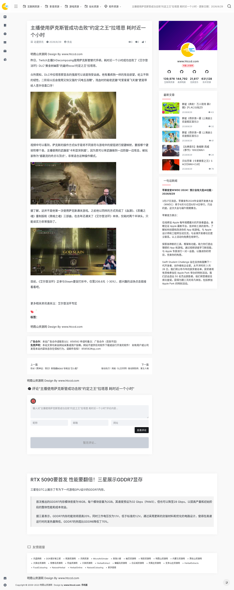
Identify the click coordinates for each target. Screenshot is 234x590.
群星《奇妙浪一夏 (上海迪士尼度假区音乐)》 (197, 120)
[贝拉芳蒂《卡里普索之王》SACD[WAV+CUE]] (170, 165)
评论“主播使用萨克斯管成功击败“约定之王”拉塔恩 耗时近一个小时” (83, 389)
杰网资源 (84, 558)
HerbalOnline (76, 567)
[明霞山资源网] (5, 6)
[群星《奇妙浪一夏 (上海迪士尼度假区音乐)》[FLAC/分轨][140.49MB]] (170, 136)
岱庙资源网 (72, 563)
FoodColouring (40, 567)
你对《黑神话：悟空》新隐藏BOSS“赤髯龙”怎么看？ (54, 368)
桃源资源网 (70, 558)
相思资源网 (146, 558)
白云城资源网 (138, 563)
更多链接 (112, 567)
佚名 (69, 41)
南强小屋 (117, 558)
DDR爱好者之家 (53, 558)
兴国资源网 (87, 563)
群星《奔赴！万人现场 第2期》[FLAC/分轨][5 (196, 105)
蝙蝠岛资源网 (121, 563)
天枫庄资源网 (155, 563)
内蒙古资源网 (179, 558)
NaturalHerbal (58, 567)
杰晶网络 (37, 558)
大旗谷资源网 (39, 563)
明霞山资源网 (162, 558)
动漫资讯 (38, 41)
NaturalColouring (95, 567)
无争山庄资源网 (172, 563)
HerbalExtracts (191, 563)
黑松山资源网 (195, 558)
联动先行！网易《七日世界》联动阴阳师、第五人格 (125, 368)
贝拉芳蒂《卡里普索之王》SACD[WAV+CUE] (197, 162)
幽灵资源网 (131, 558)
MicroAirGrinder (100, 558)
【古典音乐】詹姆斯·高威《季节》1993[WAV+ (195, 148)
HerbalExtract (103, 563)
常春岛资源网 (56, 563)
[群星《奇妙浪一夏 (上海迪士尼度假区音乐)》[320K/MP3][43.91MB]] (170, 122)
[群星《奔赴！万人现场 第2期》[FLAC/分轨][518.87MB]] (170, 108)
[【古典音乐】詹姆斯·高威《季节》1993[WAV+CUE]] (170, 150)
